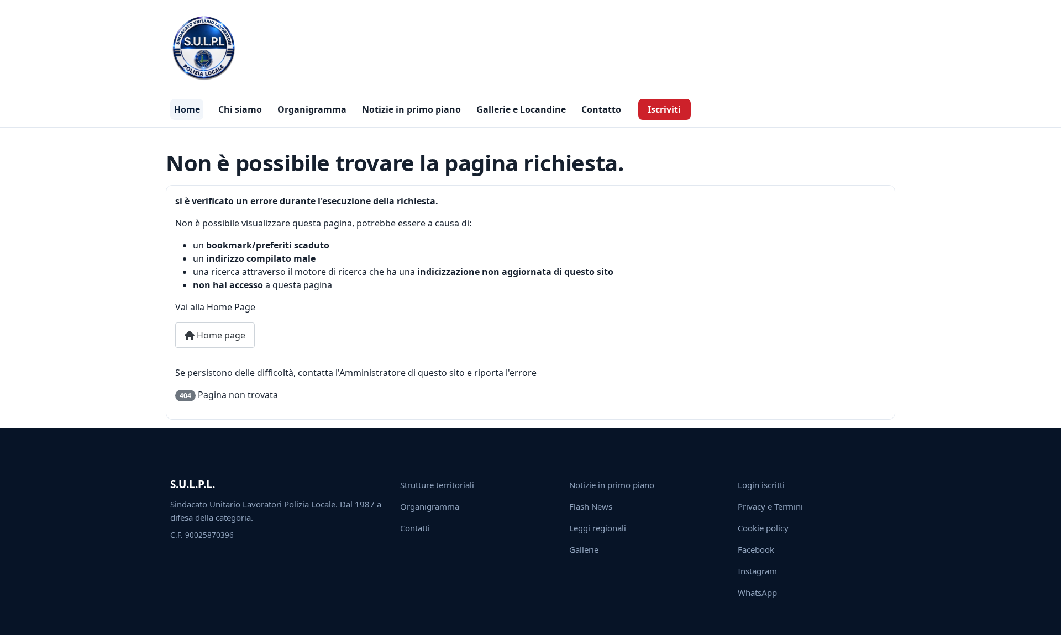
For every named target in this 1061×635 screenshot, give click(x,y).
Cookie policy (763, 527)
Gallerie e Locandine (521, 109)
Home (187, 109)
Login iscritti (761, 484)
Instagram (757, 570)
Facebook (756, 549)
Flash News (590, 506)
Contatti (415, 527)
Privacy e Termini (770, 506)
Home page (220, 335)
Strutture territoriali (437, 484)
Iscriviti (664, 109)
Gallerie (583, 549)
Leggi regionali (597, 527)
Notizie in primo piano (411, 109)
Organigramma (311, 109)
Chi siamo (240, 109)
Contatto (601, 109)
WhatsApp (757, 592)
